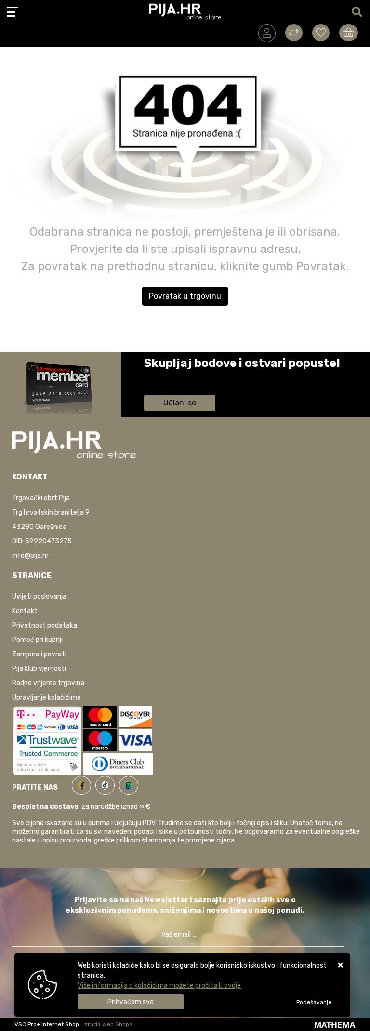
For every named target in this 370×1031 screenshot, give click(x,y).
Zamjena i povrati (39, 654)
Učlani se (179, 402)
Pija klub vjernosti (39, 669)
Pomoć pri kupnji (37, 640)
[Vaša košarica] (348, 32)
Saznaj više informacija (180, 377)
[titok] (107, 783)
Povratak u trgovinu (185, 296)
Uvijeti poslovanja (39, 596)
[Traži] (357, 12)
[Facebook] (83, 783)
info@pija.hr (30, 556)
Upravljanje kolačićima (46, 697)
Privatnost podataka (44, 625)
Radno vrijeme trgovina (48, 683)
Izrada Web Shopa (107, 1024)
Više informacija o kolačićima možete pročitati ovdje (159, 985)
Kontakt (25, 611)
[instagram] (128, 783)
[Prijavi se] (267, 33)
